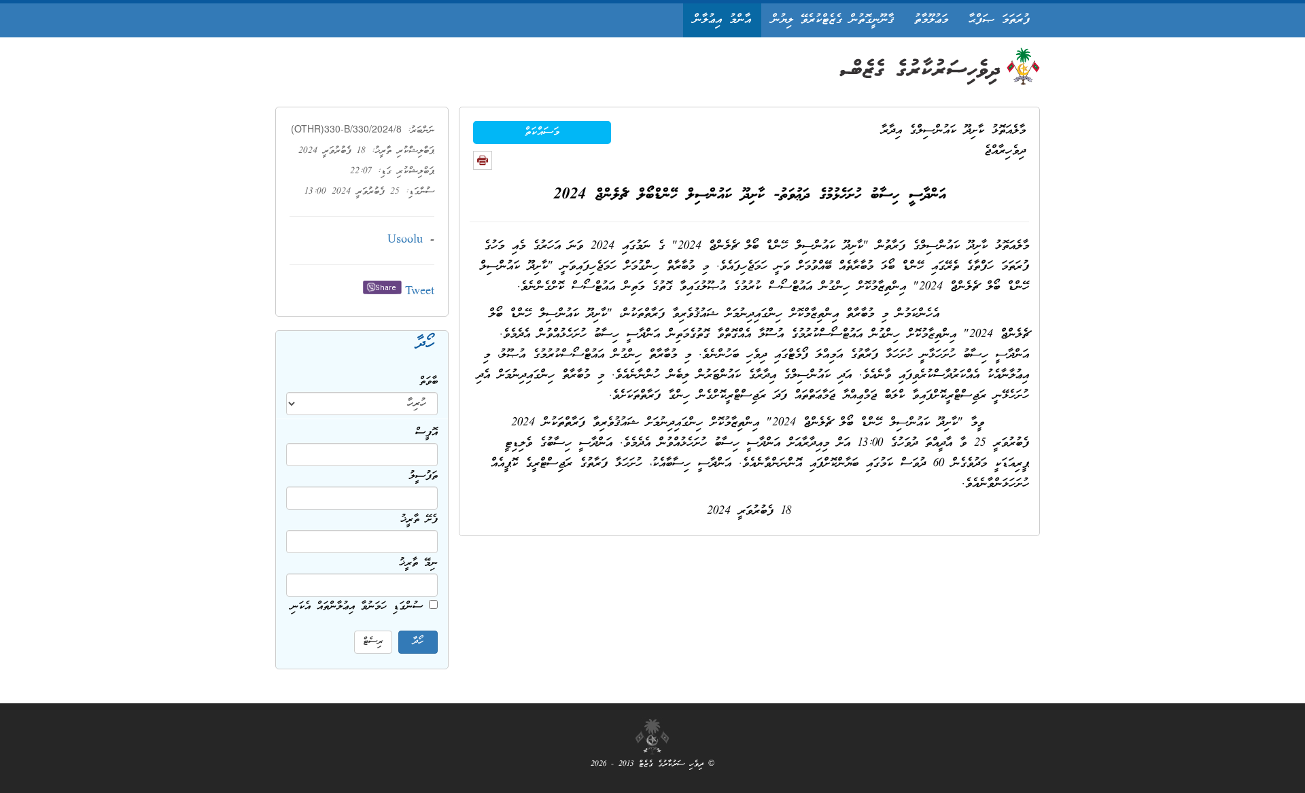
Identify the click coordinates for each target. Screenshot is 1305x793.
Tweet (419, 292)
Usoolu (405, 240)
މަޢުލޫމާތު (931, 20)
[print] (482, 160)
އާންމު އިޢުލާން (722, 20)
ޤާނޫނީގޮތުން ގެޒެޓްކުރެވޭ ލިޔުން (832, 20)
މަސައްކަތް (542, 132)
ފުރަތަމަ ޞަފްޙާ (999, 20)
